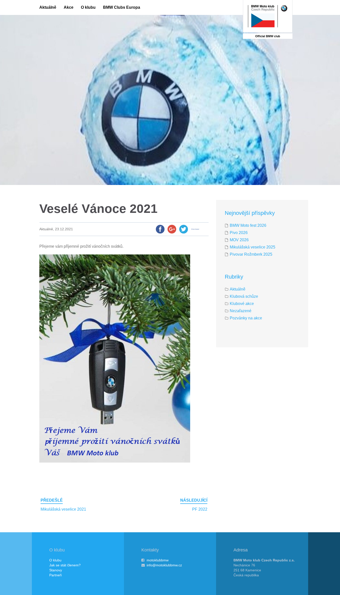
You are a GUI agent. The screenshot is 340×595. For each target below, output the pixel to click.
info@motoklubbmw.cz (164, 565)
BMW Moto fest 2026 (248, 225)
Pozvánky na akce (246, 318)
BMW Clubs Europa (121, 7)
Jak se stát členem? (65, 565)
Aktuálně (47, 7)
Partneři (55, 575)
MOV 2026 (239, 240)
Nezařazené (240, 311)
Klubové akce (242, 303)
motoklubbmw (158, 560)
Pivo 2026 (239, 233)
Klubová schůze (244, 296)
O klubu (88, 7)
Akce (68, 7)
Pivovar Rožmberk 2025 (251, 254)
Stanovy (55, 570)
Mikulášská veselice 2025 (252, 247)
